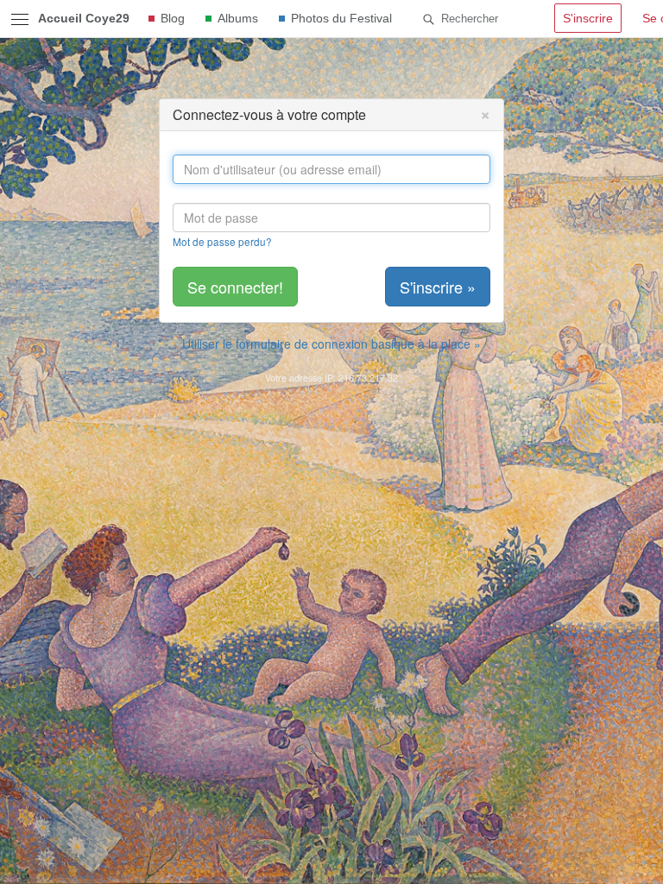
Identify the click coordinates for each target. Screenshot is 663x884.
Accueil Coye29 (83, 18)
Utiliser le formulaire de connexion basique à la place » (331, 343)
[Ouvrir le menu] (19, 19)
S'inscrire (588, 18)
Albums (238, 18)
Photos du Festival (341, 18)
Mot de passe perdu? (222, 241)
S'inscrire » (438, 286)
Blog (173, 18)
